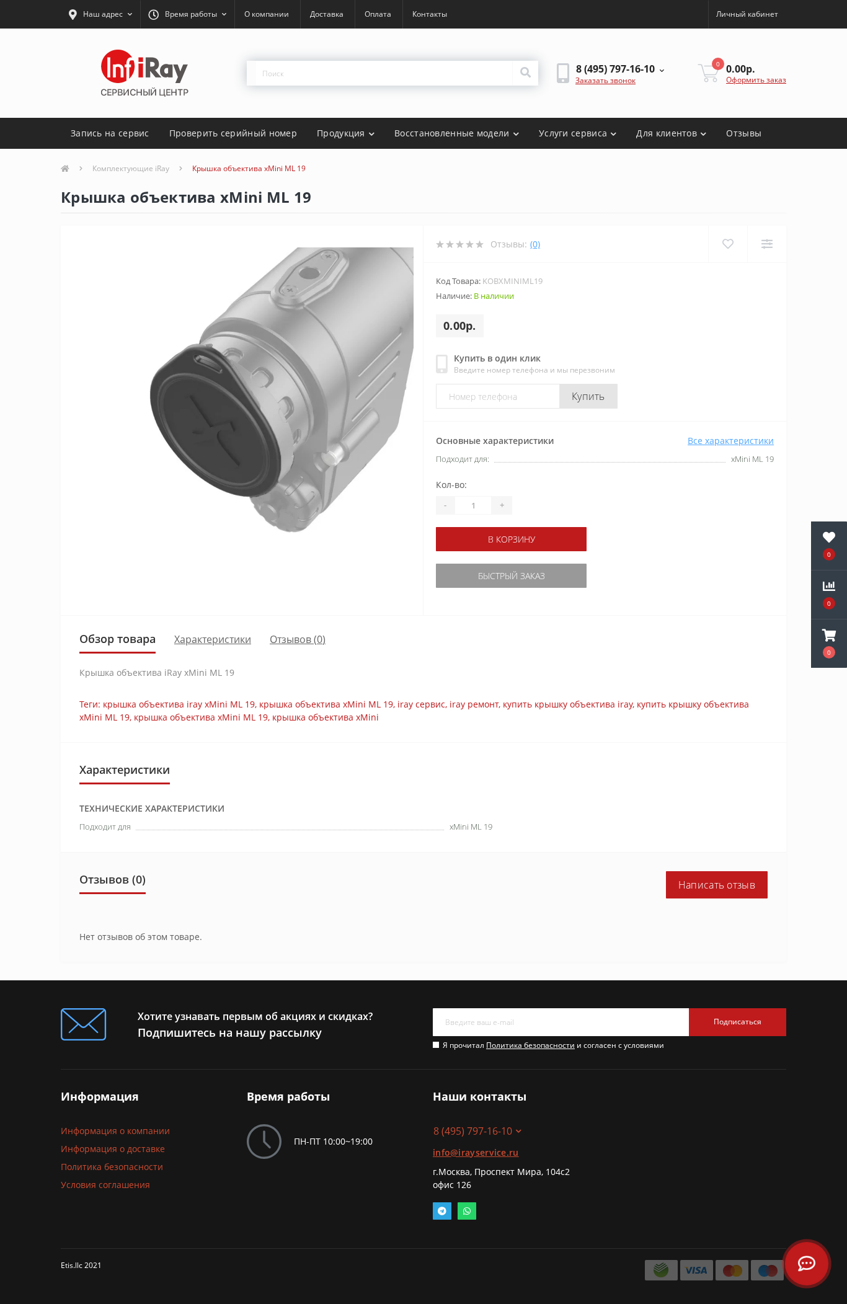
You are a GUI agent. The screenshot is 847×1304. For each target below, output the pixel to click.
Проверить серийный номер (233, 133)
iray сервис (421, 704)
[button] (100, 14)
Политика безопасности (530, 1045)
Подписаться (737, 1021)
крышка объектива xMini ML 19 (326, 704)
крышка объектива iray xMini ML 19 (179, 704)
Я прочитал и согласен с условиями (553, 1045)
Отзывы (743, 133)
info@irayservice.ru (476, 1152)
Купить (588, 396)
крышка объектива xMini (325, 717)
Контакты (429, 14)
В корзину (511, 539)
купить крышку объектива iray (567, 704)
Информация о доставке (113, 1149)
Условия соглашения (105, 1185)
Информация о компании (115, 1131)
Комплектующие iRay (130, 168)
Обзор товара (117, 638)
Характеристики (212, 639)
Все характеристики (731, 440)
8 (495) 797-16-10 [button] (472, 1131)
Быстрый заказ (511, 576)
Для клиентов (666, 133)
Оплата (378, 14)
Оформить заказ (756, 79)
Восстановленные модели (452, 133)
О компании (266, 14)
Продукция (341, 133)
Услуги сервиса (573, 133)
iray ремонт (474, 704)
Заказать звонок (605, 80)
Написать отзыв (716, 885)
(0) (535, 244)
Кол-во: (451, 484)
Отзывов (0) (298, 639)
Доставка (327, 14)
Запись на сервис (110, 133)
